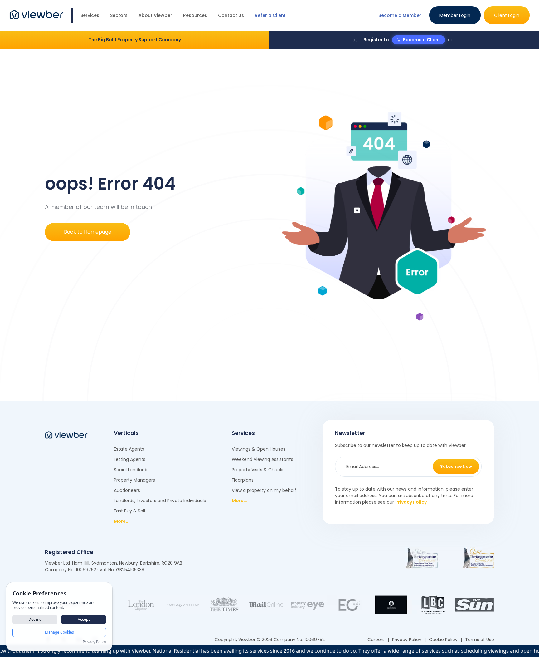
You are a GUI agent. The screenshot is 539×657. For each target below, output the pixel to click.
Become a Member (399, 15)
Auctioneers (127, 490)
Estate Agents (129, 449)
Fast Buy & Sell (129, 511)
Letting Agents (129, 459)
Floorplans (243, 480)
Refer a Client (270, 15)
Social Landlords (131, 470)
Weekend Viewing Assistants (262, 459)
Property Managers (134, 480)
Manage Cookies (59, 632)
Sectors (119, 15)
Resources (195, 15)
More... (121, 521)
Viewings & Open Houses (258, 449)
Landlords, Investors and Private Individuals (160, 500)
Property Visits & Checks (258, 470)
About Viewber (155, 15)
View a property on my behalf (264, 490)
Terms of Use (479, 639)
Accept (84, 619)
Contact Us (231, 15)
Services (89, 15)
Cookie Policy (443, 639)
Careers (376, 639)
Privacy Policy (411, 502)
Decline (34, 619)
